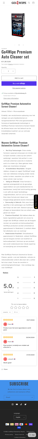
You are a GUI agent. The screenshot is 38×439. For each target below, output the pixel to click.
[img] (8, 320)
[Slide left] (15, 45)
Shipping (10, 64)
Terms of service (19, 434)
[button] (4, 3)
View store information (11, 98)
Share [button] (6, 369)
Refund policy (30, 431)
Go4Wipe (11, 431)
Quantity (4, 67)
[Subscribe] (32, 397)
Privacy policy (9, 434)
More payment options (19, 88)
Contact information (19, 437)
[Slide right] (23, 45)
